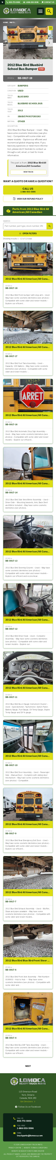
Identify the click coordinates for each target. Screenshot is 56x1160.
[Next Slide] (49, 43)
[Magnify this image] (28, 42)
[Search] (49, 11)
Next (28, 1066)
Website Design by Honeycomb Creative (28, 1151)
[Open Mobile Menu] (40, 11)
